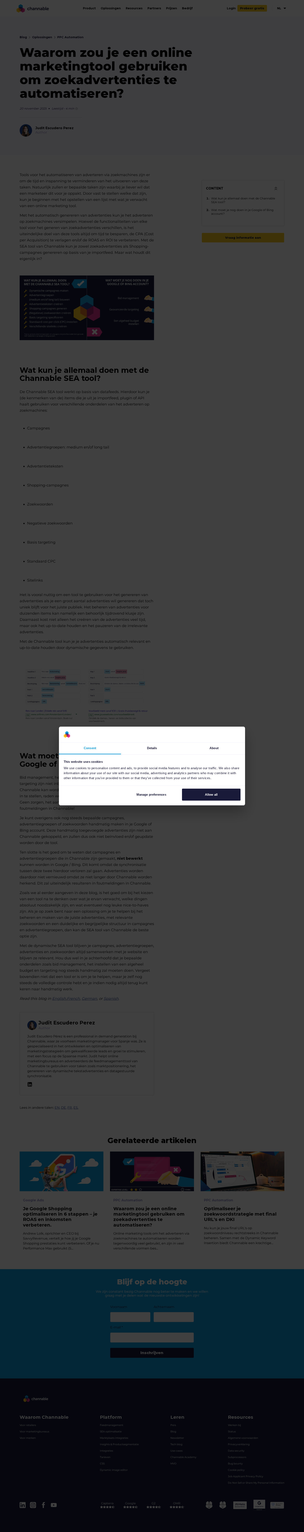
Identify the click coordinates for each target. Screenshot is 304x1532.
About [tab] (214, 748)
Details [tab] (152, 748)
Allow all (211, 794)
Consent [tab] (90, 748)
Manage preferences (151, 794)
